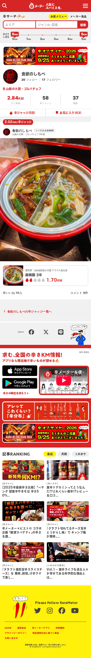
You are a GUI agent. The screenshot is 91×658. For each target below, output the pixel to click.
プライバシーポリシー (16, 633)
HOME (8, 628)
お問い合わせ (11, 638)
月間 (64, 454)
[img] (4, 5)
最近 (50, 454)
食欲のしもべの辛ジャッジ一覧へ (29, 311)
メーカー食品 (78, 16)
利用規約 (60, 628)
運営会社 (21, 628)
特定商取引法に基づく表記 (45, 633)
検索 (83, 25)
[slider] (14, 35)
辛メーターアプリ (41, 628)
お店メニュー (58, 16)
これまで (80, 454)
